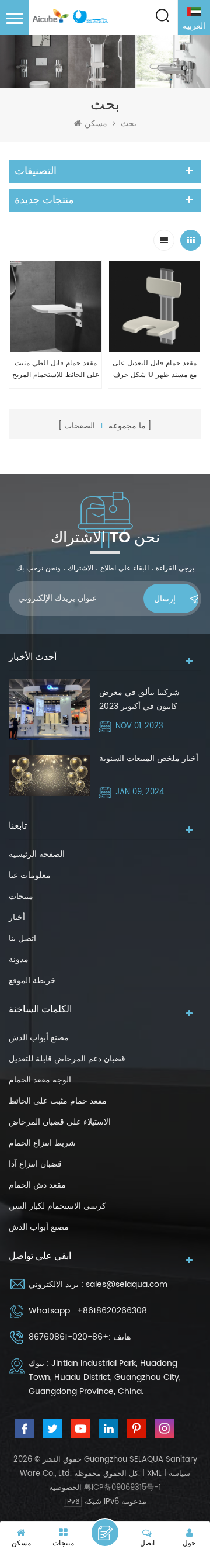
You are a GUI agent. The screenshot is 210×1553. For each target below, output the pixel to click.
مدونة (19, 959)
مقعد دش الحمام (37, 1185)
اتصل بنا (22, 938)
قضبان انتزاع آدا (35, 1164)
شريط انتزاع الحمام (42, 1143)
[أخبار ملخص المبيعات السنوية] (49, 775)
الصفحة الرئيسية (37, 854)
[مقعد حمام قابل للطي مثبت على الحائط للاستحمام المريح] (55, 306)
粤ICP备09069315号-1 (122, 1488)
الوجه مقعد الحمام (40, 1080)
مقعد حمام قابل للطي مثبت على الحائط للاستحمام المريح (55, 369)
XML (154, 1474)
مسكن (96, 124)
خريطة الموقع (32, 980)
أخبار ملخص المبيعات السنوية (148, 758)
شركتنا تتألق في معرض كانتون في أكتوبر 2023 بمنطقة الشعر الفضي (139, 700)
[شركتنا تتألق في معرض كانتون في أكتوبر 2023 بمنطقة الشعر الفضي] (49, 709)
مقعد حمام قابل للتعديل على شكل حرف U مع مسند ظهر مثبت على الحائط (155, 369)
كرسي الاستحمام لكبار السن (57, 1206)
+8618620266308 (112, 1310)
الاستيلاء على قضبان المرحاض (60, 1122)
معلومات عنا (30, 875)
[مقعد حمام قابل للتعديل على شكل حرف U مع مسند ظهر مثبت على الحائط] (154, 306)
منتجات (21, 896)
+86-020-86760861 (68, 1337)
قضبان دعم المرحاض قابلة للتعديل (67, 1059)
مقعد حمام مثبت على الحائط (58, 1101)
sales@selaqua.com (126, 1284)
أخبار (17, 917)
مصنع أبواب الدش (39, 1037)
